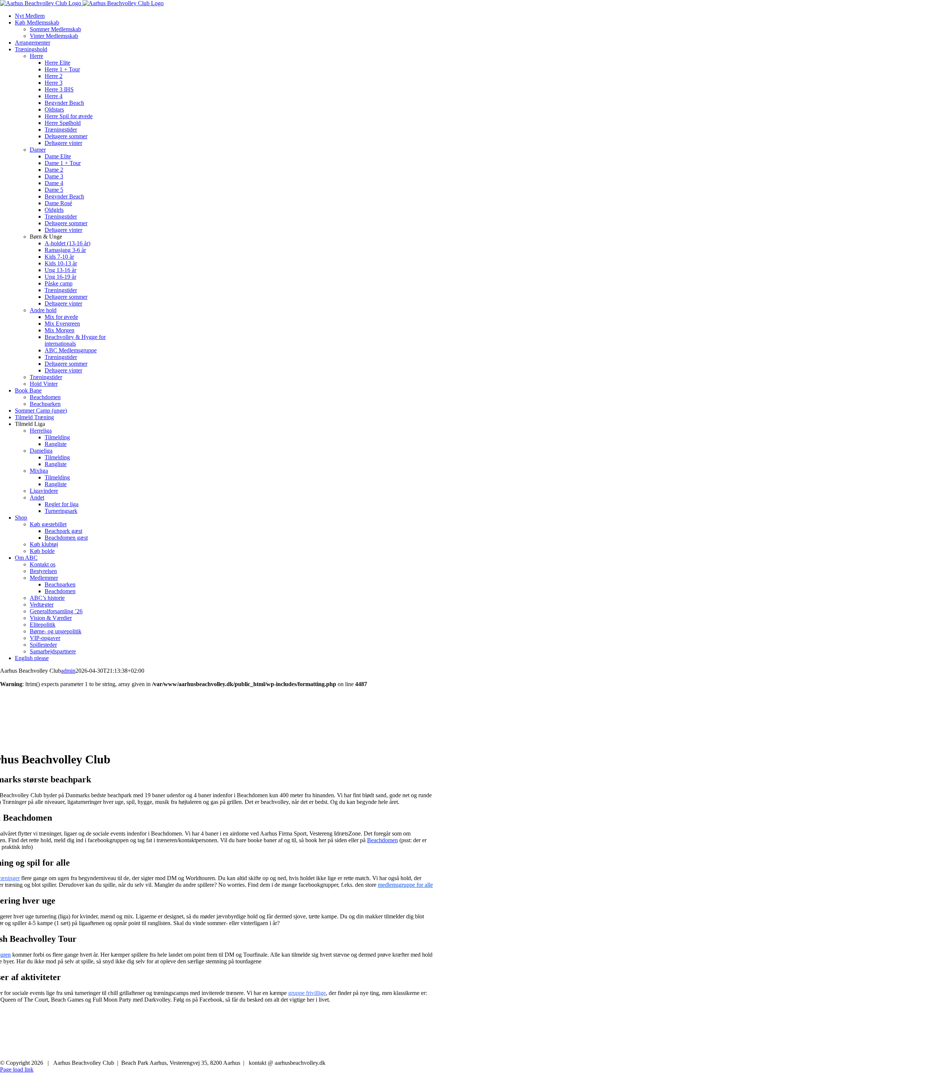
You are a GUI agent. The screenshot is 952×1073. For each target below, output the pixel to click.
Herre (36, 56)
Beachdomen (382, 840)
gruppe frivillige (307, 993)
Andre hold (43, 310)
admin (68, 671)
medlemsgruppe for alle (405, 885)
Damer (38, 149)
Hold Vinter (44, 384)
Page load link (16, 1069)
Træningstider (46, 377)
